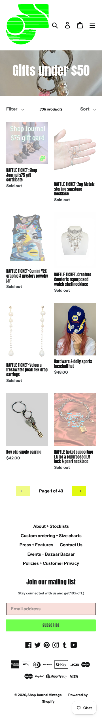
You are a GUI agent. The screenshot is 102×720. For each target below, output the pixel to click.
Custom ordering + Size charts (51, 535)
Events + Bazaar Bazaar (51, 554)
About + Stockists (51, 526)
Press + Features (36, 544)
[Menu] (92, 25)
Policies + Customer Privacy (51, 563)
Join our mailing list (51, 582)
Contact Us (71, 544)
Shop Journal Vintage (44, 695)
